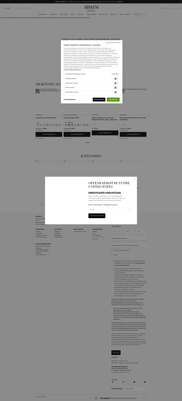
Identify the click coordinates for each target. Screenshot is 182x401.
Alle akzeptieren (113, 99)
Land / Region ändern (97, 215)
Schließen (134, 179)
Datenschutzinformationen (72, 69)
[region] (91, 71)
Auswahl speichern (99, 99)
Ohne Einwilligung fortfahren (113, 42)
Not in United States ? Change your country (102, 205)
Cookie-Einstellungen (70, 99)
